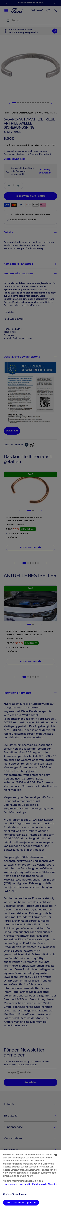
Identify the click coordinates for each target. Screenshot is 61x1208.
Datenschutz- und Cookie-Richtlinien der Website (30, 1184)
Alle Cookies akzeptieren (21, 1202)
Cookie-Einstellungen (15, 1194)
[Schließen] (56, 1155)
